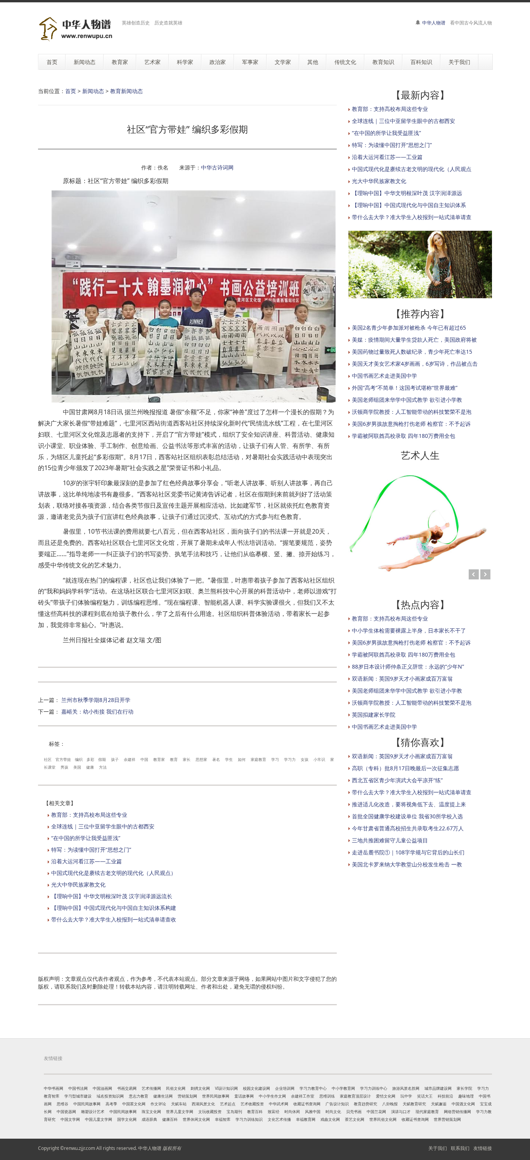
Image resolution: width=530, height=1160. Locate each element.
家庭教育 (258, 759)
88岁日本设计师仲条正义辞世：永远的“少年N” (408, 666)
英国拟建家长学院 (373, 714)
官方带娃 (63, 759)
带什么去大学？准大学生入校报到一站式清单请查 (411, 217)
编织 (79, 759)
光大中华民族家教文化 (78, 884)
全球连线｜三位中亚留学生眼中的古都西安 (102, 826)
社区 (48, 759)
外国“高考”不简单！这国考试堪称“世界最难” (404, 387)
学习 (275, 759)
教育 (174, 759)
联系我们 (460, 1148)
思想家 (201, 759)
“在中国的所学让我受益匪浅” (85, 838)
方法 (103, 767)
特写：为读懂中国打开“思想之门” (91, 849)
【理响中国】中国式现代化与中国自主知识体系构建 (113, 907)
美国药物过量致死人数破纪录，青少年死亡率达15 (412, 351)
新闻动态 (93, 91)
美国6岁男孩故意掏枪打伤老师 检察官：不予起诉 (411, 423)
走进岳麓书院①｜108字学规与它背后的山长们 (408, 852)
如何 (242, 759)
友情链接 (482, 1148)
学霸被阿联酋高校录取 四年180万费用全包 (403, 435)
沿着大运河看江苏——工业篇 (86, 861)
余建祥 (129, 759)
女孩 (304, 759)
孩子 (115, 759)
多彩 (90, 759)
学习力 (290, 759)
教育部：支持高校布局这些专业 (89, 814)
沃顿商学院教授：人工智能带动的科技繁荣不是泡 (411, 411)
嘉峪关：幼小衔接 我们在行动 (97, 711)
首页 (70, 91)
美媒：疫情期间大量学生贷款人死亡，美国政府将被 (414, 339)
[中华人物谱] (77, 29)
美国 (77, 767)
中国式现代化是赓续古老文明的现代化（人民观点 (411, 169)
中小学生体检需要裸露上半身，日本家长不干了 (409, 630)
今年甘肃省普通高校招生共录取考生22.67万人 (408, 828)
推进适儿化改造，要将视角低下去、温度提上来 (409, 804)
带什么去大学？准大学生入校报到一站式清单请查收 (113, 919)
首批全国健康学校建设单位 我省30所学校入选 (407, 816)
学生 (229, 759)
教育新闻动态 (126, 91)
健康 (90, 767)
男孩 (64, 767)
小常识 (319, 759)
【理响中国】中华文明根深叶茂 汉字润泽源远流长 (111, 896)
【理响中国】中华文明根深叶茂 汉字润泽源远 (407, 193)
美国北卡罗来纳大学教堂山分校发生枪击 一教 (407, 864)
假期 (102, 759)
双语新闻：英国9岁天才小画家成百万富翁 (402, 678)
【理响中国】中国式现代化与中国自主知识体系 (409, 205)
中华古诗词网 (217, 167)
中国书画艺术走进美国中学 (384, 375)
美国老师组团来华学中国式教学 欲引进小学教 (407, 399)
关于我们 (437, 1148)
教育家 (159, 759)
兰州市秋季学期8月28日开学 (95, 700)
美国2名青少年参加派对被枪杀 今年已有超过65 (409, 327)
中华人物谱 (433, 22)
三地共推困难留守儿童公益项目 (390, 840)
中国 (144, 759)
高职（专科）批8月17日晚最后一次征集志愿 (405, 768)
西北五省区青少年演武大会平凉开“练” (397, 780)
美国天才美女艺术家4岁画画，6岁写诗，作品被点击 (415, 363)
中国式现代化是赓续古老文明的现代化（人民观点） (113, 872)
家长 (187, 759)
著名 (216, 759)
